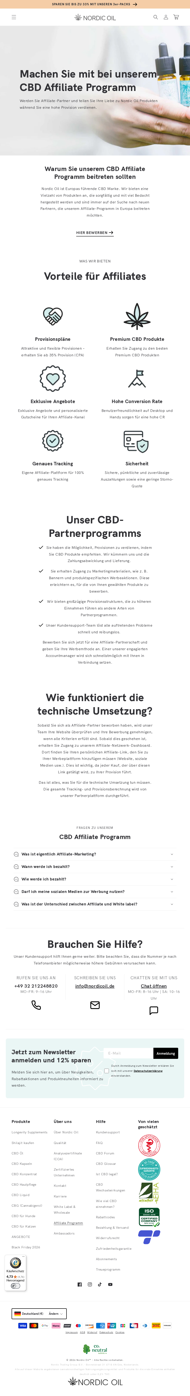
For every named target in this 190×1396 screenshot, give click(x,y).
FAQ (99, 1143)
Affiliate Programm (68, 1223)
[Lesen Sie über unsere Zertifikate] (149, 1227)
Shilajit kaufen (23, 1143)
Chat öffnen (154, 986)
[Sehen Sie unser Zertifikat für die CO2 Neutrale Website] (95, 1349)
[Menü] (23, 1257)
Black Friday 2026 (26, 1247)
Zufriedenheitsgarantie (113, 1249)
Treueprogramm (108, 1269)
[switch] (15, 1286)
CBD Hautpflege (24, 1184)
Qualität (60, 1143)
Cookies (119, 1332)
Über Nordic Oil (66, 1132)
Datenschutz (106, 1332)
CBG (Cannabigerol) (27, 1205)
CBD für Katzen (24, 1226)
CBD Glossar (106, 1164)
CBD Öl (17, 1153)
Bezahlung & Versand (112, 1227)
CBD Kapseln (22, 1164)
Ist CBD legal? (107, 1174)
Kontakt (60, 1186)
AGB (82, 1332)
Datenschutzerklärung (148, 1071)
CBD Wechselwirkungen (110, 1187)
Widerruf (92, 1332)
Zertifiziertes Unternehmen (64, 1172)
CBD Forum (105, 1153)
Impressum (72, 1332)
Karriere (60, 1196)
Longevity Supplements (30, 1132)
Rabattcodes (105, 1217)
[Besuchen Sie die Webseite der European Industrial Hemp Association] (151, 1202)
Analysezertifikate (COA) (68, 1156)
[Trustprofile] (149, 1243)
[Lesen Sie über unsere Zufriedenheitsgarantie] (149, 1179)
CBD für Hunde (23, 1216)
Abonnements (106, 1259)
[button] (14, 17)
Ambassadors (64, 1233)
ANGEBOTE (21, 1237)
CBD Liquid (20, 1195)
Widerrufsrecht (108, 1238)
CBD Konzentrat (24, 1174)
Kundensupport (108, 1132)
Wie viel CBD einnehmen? (106, 1204)
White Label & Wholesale (64, 1210)
